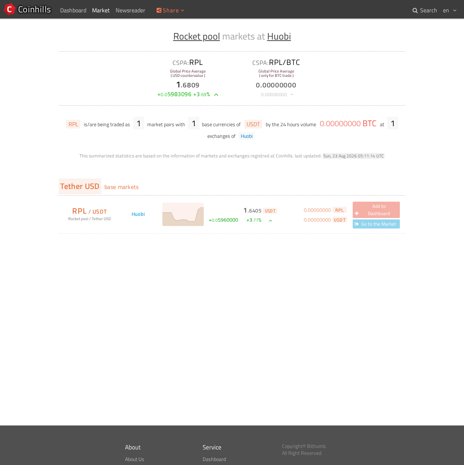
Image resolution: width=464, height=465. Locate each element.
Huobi (279, 36)
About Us (134, 459)
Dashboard (214, 459)
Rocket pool (196, 36)
